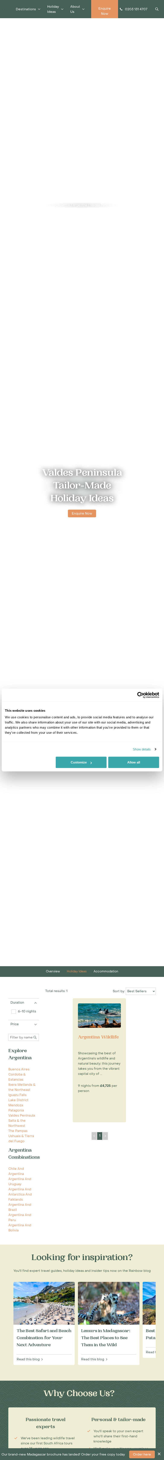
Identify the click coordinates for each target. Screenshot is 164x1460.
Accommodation (106, 971)
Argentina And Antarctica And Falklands (20, 1194)
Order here (142, 1454)
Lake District (18, 1100)
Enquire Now (82, 513)
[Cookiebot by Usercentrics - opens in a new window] (140, 695)
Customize (79, 762)
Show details (142, 749)
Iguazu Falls (17, 1095)
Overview (53, 971)
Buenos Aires (18, 1069)
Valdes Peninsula (102, 205)
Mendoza (15, 1105)
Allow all (133, 762)
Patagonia (16, 1110)
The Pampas (18, 1131)
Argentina (80, 205)
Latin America (59, 205)
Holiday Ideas (77, 971)
